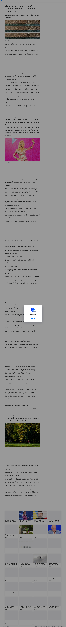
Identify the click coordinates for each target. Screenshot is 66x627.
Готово (33, 318)
